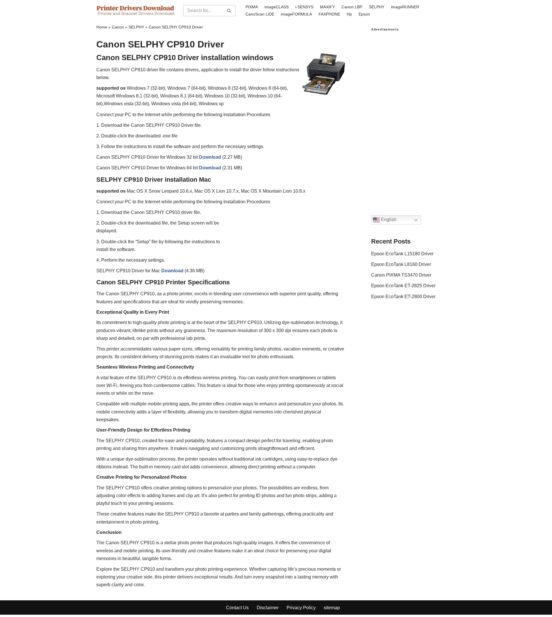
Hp (349, 14)
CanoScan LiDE (260, 14)
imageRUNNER (405, 7)
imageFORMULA (296, 14)
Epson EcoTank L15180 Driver (402, 253)
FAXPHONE (329, 14)
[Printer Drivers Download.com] (135, 10)
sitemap (332, 607)
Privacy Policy (301, 607)
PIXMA (252, 7)
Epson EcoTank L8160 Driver (401, 264)
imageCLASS (276, 7)
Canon (118, 27)
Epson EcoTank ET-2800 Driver (403, 296)
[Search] (229, 10)
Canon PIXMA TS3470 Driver (401, 275)
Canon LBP (352, 7)
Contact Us (237, 607)
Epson (364, 14)
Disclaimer (268, 607)
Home (101, 27)
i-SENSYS (304, 7)
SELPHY (376, 7)
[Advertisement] (413, 117)
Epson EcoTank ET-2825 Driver (403, 285)
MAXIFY (327, 7)
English (388, 219)
